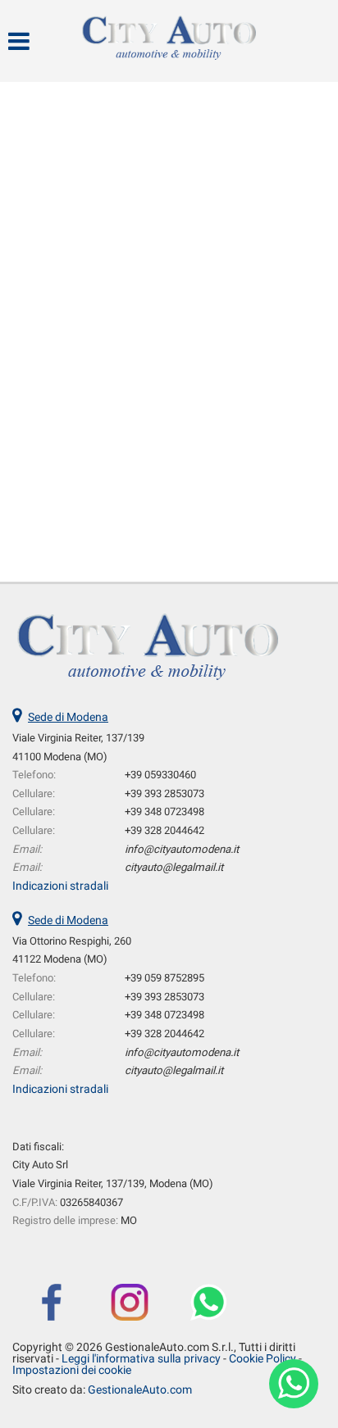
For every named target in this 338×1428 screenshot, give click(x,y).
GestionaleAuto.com (140, 1389)
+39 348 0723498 (164, 811)
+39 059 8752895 (164, 978)
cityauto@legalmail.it (174, 867)
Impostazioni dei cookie (71, 1369)
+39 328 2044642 (164, 830)
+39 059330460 (160, 774)
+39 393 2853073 (164, 793)
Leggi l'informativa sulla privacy (141, 1358)
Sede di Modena (68, 716)
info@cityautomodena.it (182, 849)
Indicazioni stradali (60, 885)
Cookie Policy (262, 1358)
